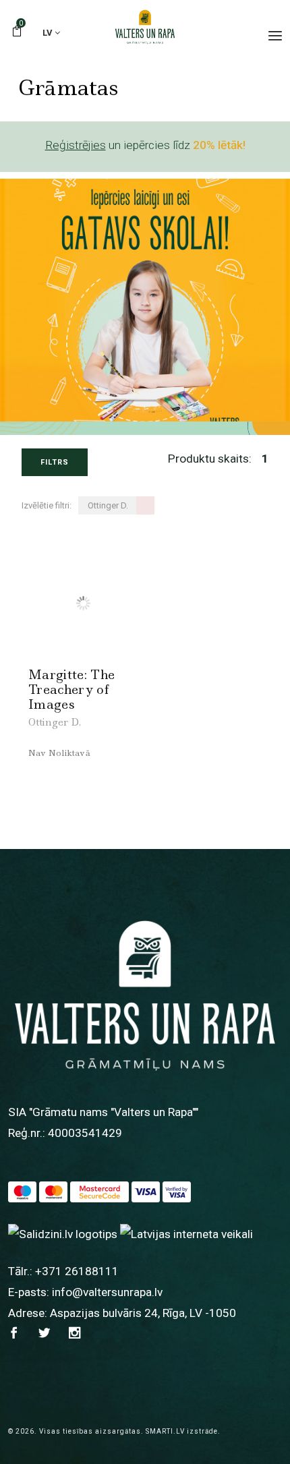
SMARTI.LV (165, 1431)
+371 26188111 (77, 1271)
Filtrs (54, 462)
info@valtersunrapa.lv (107, 1292)
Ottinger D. (54, 722)
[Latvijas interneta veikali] (186, 1233)
